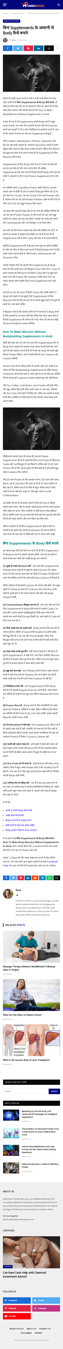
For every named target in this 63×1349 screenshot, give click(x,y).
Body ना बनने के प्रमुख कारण (18, 820)
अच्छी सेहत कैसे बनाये (15, 815)
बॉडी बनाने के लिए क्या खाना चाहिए (20, 825)
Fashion (7, 1267)
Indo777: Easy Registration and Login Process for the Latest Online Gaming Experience (39, 1149)
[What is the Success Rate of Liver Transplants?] (31, 1040)
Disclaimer (26, 1333)
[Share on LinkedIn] (38, 48)
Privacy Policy (17, 1329)
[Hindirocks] (33, 4)
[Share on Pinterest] (28, 48)
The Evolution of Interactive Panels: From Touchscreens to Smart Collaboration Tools (40, 1132)
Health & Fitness (11, 21)
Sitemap (38, 1333)
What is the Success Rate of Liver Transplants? (26, 1060)
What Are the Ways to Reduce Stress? (22, 1014)
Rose (13, 40)
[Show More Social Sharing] (57, 48)
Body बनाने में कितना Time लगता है (21, 830)
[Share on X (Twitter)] (18, 48)
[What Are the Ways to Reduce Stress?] (31, 995)
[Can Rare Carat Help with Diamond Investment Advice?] (31, 1252)
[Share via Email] (49, 48)
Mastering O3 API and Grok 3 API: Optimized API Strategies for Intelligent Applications (39, 1114)
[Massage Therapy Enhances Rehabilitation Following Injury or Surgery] (31, 947)
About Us (31, 1329)
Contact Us (45, 1329)
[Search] (58, 4)
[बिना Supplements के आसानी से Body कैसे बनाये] (31, 73)
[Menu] (5, 4)
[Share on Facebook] (7, 48)
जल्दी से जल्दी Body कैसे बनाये (19, 810)
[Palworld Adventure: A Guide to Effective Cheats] (11, 1168)
